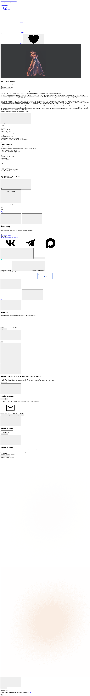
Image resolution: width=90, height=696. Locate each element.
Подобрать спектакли (5, 232)
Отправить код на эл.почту (18, 415)
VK (6, 398)
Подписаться (3, 329)
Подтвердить (3, 687)
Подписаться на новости (39, 257)
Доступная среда (13, 1)
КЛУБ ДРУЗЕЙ (6, 9)
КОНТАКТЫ (6, 11)
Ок (1, 694)
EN (1, 299)
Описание (3, 88)
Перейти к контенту (5, 1)
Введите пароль (16, 431)
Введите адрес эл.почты (18, 413)
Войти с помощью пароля (6, 415)
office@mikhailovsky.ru (6, 235)
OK (1, 342)
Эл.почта (15, 327)
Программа (8, 88)
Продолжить (3, 382)
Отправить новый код (5, 455)
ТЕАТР (4, 8)
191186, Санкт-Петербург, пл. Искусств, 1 (10, 237)
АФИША (5, 7)
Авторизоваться (4, 433)
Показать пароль (6, 432)
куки (29, 692)
